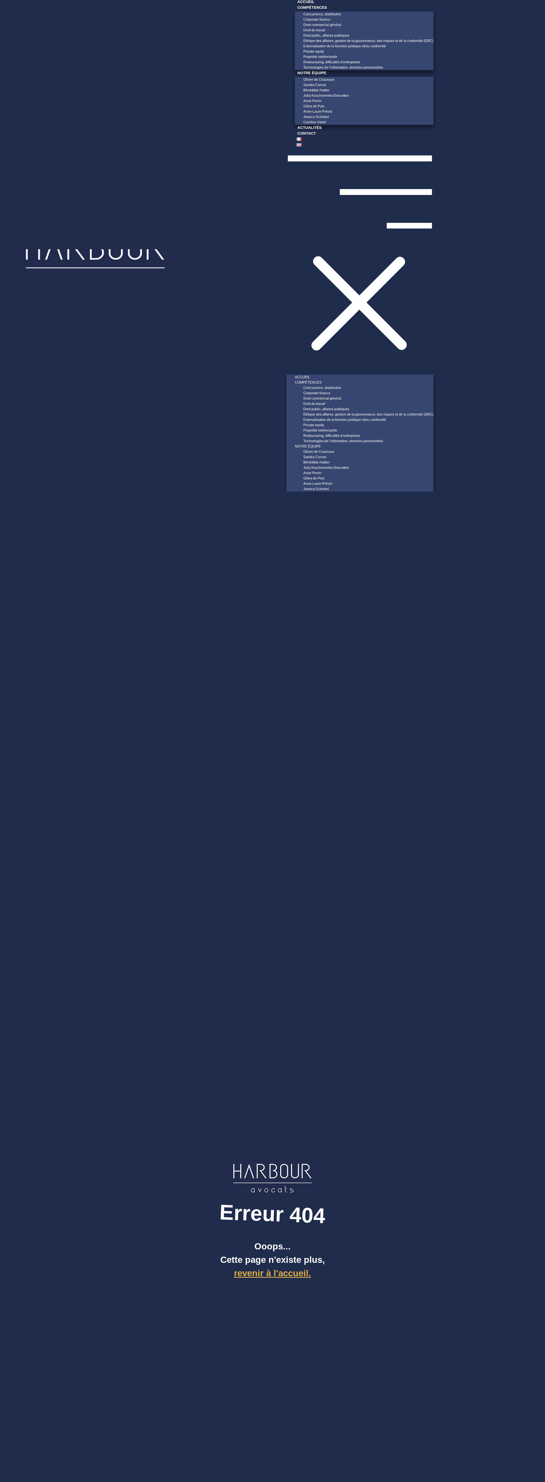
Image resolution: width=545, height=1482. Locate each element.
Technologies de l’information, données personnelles (343, 67)
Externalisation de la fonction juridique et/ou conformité (344, 46)
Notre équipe (311, 73)
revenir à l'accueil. (272, 1273)
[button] (359, 260)
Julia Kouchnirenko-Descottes (326, 95)
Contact (306, 133)
